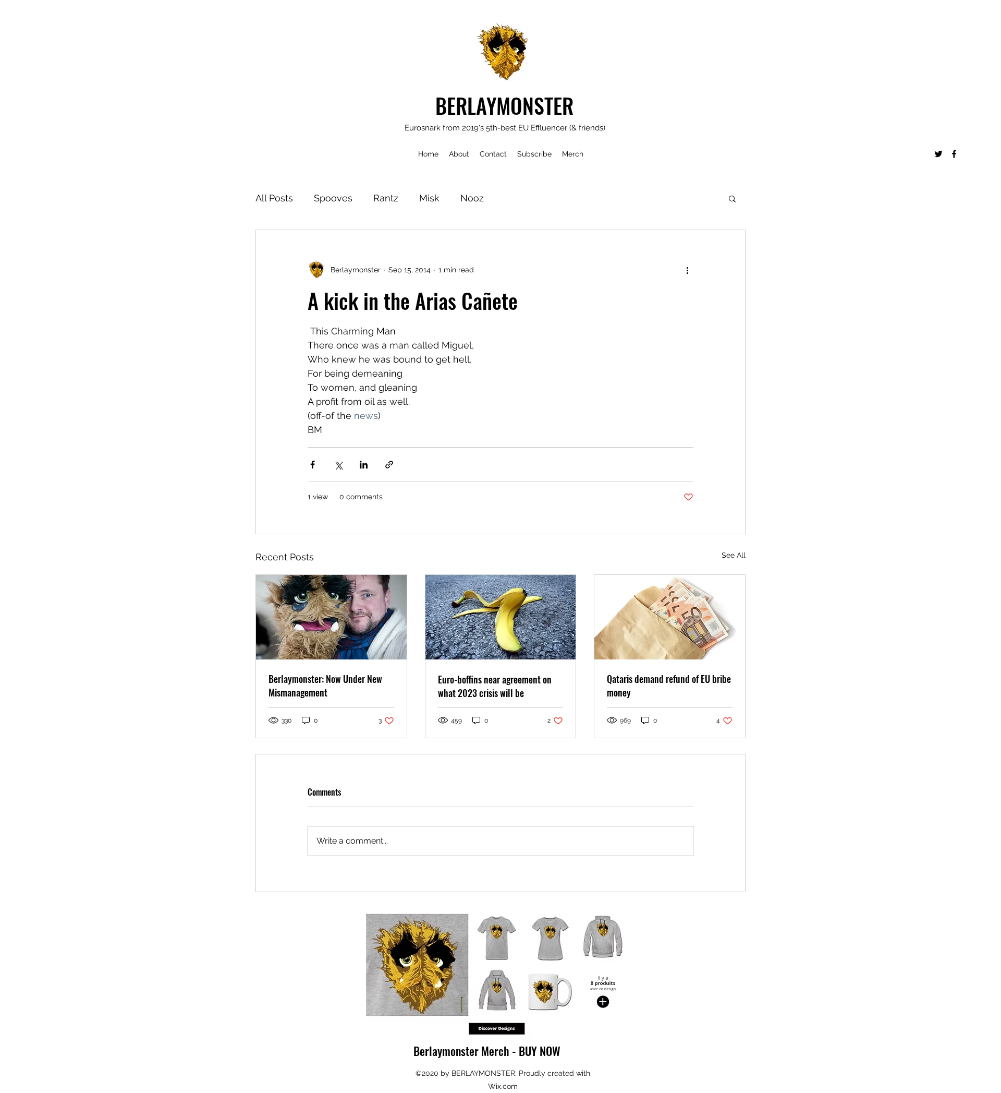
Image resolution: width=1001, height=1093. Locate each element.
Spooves (333, 198)
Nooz (472, 198)
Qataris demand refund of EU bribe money (669, 685)
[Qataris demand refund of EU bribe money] (669, 617)
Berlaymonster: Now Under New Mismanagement (325, 685)
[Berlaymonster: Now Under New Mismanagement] (331, 617)
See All (734, 555)
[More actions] (687, 269)
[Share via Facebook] (313, 465)
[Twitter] (938, 154)
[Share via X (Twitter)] (338, 465)
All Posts (274, 198)
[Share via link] (389, 465)
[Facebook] (954, 154)
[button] (732, 198)
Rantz (385, 198)
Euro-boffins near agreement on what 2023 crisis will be (495, 686)
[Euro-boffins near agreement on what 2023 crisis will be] (500, 617)
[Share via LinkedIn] (364, 465)
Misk (429, 198)
